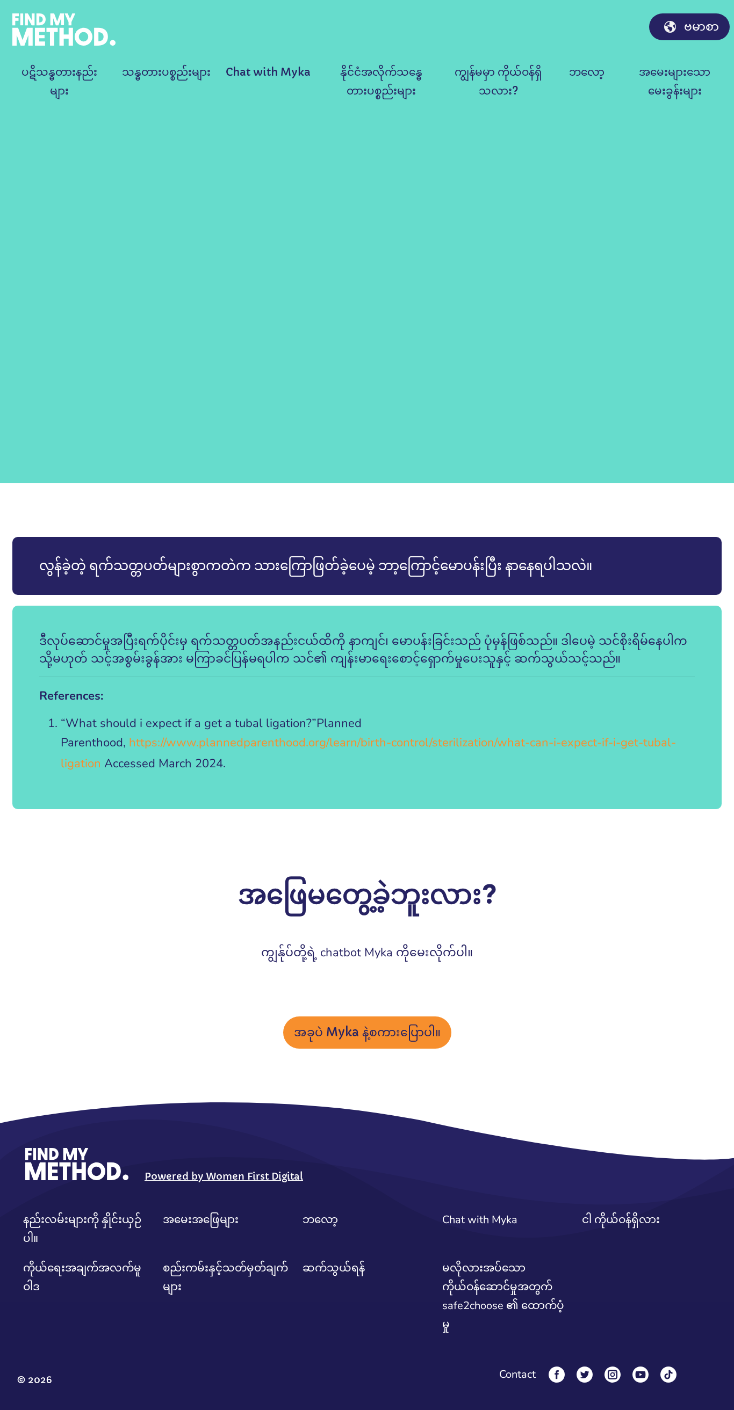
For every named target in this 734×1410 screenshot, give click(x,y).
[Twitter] (585, 1375)
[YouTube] (640, 1375)
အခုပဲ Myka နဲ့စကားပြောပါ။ (367, 1032)
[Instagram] (613, 1375)
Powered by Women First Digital (224, 1176)
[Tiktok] (668, 1375)
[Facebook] (557, 1375)
